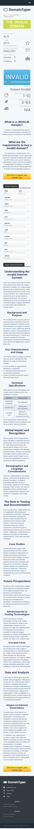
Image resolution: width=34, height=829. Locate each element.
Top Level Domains (8, 816)
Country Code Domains (9, 814)
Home (4, 15)
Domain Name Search (9, 804)
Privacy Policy (10, 790)
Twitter (8, 796)
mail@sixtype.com (11, 787)
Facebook (9, 793)
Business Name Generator (10, 806)
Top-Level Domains (14, 15)
